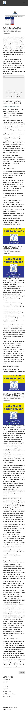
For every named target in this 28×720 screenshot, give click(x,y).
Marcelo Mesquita (9, 31)
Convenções (6, 679)
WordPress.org (7, 696)
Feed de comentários (9, 694)
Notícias (17, 31)
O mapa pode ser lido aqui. (11, 106)
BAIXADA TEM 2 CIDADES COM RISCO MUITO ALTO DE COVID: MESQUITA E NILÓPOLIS (12, 29)
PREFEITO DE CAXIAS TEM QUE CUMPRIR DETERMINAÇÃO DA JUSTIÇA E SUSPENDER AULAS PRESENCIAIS (12, 248)
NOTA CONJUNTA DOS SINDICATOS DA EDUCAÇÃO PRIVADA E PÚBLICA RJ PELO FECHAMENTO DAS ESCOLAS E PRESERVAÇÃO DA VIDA (14, 395)
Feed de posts (7, 691)
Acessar (5, 689)
